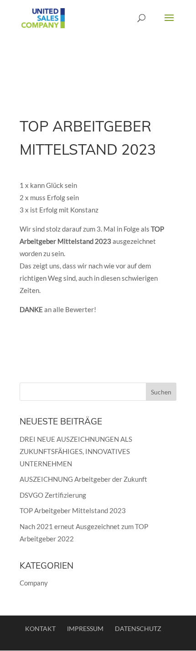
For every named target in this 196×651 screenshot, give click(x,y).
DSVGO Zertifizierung (53, 495)
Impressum (85, 628)
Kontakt (40, 628)
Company (34, 583)
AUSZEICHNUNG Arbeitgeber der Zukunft (83, 479)
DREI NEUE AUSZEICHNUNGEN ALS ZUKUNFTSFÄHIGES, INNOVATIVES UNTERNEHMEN (76, 451)
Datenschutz (138, 628)
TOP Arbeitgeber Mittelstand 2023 (73, 510)
